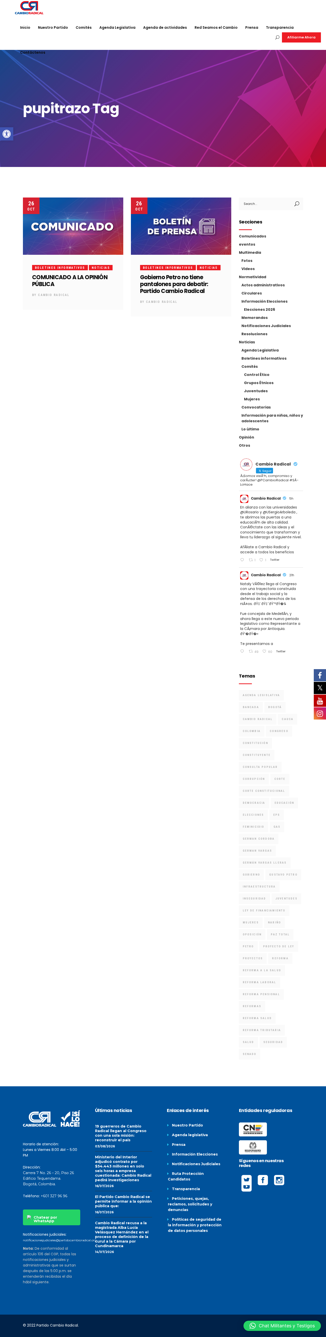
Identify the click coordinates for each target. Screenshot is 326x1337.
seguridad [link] (273, 1042)
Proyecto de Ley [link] (278, 946)
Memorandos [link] (254, 317)
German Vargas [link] (257, 850)
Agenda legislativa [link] (190, 1135)
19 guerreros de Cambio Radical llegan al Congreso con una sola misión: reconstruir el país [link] (120, 1133)
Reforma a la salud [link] (262, 970)
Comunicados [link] (252, 236)
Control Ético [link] (256, 374)
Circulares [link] (251, 293)
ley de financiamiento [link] (264, 910)
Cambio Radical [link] (54, 295)
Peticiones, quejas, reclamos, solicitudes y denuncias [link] (190, 1204)
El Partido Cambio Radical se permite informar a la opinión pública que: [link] (123, 1201)
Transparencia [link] (186, 1189)
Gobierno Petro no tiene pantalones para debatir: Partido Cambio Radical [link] (174, 284)
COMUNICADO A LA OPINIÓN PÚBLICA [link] (69, 280)
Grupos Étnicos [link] (259, 382)
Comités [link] (249, 366)
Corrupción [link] (254, 779)
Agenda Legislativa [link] (260, 350)
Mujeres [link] (252, 399)
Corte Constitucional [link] (264, 791)
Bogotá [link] (275, 707)
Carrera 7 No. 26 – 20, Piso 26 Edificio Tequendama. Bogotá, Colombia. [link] (48, 1178)
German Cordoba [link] (259, 838)
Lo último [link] (250, 429)
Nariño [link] (274, 922)
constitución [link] (255, 743)
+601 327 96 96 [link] (54, 1196)
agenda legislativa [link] (261, 695)
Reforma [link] (280, 958)
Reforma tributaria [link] (262, 1030)
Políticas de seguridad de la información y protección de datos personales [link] (195, 1225)
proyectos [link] (253, 958)
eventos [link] (247, 244)
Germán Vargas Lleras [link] (265, 862)
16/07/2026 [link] (104, 1186)
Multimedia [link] (250, 252)
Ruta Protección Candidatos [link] (186, 1176)
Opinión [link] (246, 437)
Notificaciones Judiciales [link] (266, 325)
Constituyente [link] (257, 755)
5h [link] (291, 498)
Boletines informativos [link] (60, 268)
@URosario (249, 512)
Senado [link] (249, 1054)
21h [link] (291, 575)
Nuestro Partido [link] (187, 1125)
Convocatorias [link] (256, 407)
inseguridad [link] (254, 898)
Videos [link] (248, 268)
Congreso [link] (279, 731)
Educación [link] (284, 803)
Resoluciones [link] (254, 333)
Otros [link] (244, 445)
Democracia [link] (254, 803)
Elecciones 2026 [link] (259, 309)
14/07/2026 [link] (104, 1252)
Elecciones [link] (253, 815)
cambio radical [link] (258, 719)
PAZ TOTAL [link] (280, 934)
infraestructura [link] (259, 886)
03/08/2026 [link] (105, 1146)
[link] (6, 133)
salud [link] (248, 1042)
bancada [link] (251, 707)
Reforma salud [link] (257, 1018)
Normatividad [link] (252, 276)
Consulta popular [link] (260, 767)
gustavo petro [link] (283, 874)
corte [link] (280, 779)
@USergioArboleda (279, 512)
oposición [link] (252, 934)
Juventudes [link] (256, 390)
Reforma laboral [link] (259, 982)
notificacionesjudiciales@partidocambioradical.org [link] (60, 1240)
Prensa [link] (178, 1144)
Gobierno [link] (251, 874)
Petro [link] (248, 946)
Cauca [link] (287, 719)
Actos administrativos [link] (263, 285)
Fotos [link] (246, 260)
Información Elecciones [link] (264, 301)
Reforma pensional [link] (261, 994)
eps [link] (276, 815)
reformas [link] (252, 1006)
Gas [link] (277, 826)
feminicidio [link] (253, 826)
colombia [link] (252, 731)
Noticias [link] (101, 268)
